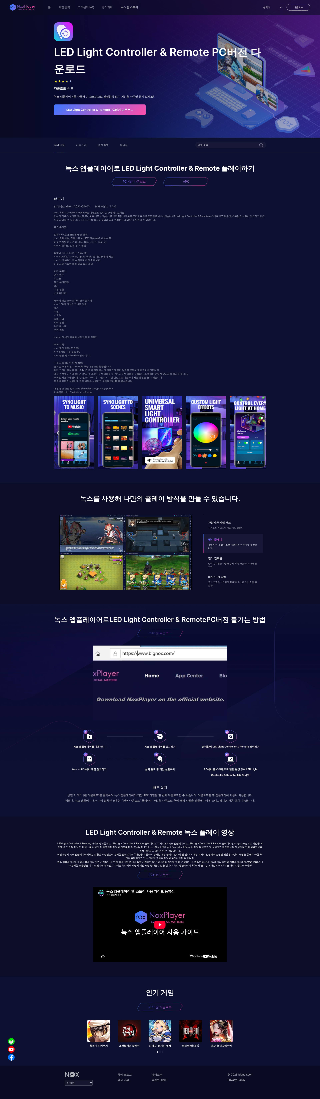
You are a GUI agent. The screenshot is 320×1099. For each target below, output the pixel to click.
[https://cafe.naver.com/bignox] (11, 1041)
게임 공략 (64, 7)
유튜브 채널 (159, 1080)
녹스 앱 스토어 (129, 7)
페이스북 (157, 1074)
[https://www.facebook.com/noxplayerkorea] (11, 1057)
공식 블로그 (125, 1074)
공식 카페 (123, 1080)
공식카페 (107, 7)
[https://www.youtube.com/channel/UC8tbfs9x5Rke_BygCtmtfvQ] (11, 1049)
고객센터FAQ (86, 7)
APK (186, 181)
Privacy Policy (236, 1080)
